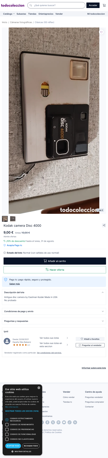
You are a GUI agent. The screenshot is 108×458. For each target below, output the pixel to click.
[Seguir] (101, 32)
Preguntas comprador (94, 402)
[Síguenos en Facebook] (47, 422)
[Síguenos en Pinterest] (58, 422)
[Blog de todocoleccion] (75, 422)
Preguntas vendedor (94, 397)
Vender (59, 13)
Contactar (89, 407)
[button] (54, 292)
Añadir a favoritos (91, 339)
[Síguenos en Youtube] (64, 422)
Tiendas (32, 13)
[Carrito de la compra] (104, 5)
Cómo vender (69, 397)
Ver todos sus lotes (49, 338)
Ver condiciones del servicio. (49, 353)
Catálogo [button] (8, 13)
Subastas (21, 13)
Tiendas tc (67, 402)
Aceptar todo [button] (13, 446)
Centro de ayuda (93, 392)
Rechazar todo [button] (31, 446)
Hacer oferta (57, 269)
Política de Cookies (53, 432)
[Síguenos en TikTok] (70, 422)
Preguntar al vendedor (91, 345)
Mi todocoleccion (96, 13)
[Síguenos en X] (53, 422)
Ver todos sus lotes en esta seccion (51, 345)
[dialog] (22, 419)
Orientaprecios (45, 13)
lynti (6, 331)
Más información (11, 407)
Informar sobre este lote (94, 368)
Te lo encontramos (44, 416)
